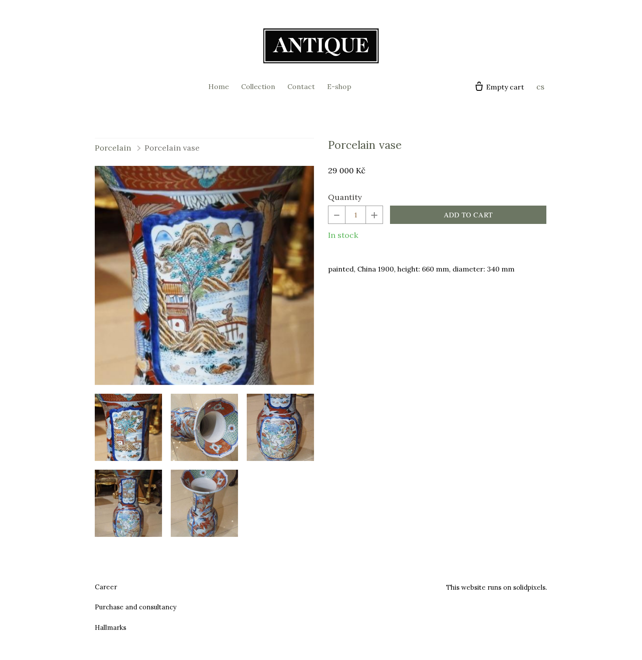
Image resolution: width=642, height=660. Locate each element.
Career (106, 587)
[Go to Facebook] (310, 585)
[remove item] (336, 215)
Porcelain (113, 148)
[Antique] (321, 45)
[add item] (374, 215)
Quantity (345, 197)
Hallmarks (110, 627)
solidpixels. (530, 587)
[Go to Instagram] (331, 585)
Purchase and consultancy (135, 607)
